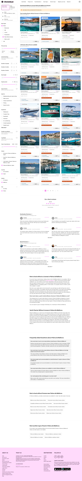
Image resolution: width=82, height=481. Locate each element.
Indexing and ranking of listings (8, 471)
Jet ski (5, 32)
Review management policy (7, 474)
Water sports (6, 98)
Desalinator (5, 116)
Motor (4, 25)
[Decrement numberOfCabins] (12, 67)
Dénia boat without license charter (37, 413)
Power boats (29, 6)
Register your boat (61, 1)
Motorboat (6, 28)
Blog (3, 475)
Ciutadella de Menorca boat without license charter (41, 403)
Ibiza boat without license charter (61, 403)
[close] (79, 10)
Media (3, 459)
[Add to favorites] (38, 18)
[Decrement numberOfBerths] (12, 70)
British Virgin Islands (47, 461)
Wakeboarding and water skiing (10, 96)
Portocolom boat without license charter (56, 400)
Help (3, 455)
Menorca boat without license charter (38, 406)
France (45, 459)
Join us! (3, 470)
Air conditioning (6, 120)
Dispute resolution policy (6, 473)
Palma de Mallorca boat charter (37, 434)
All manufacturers (47, 470)
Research (69, 1)
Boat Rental (24, 1)
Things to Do (30, 1)
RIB (5, 30)
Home (21, 6)
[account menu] (80, 2)
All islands (5, 180)
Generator (5, 118)
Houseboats (6, 34)
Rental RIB (45, 468)
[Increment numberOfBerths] (16, 70)
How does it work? (5, 458)
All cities (5, 188)
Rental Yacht (46, 469)
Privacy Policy (4, 463)
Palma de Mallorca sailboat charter (52, 437)
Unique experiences (7, 100)
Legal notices (4, 467)
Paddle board (6, 125)
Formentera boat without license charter (56, 406)
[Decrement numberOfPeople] (12, 63)
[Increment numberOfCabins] (16, 67)
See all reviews (50, 207)
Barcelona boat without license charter (55, 409)
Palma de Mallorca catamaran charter (53, 434)
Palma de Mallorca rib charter (36, 437)
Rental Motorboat (47, 465)
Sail (4, 41)
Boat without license (8, 36)
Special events (6, 105)
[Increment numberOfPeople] (16, 64)
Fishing (4, 102)
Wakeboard (5, 111)
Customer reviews (19, 463)
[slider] (2, 48)
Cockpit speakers (7, 123)
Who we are (4, 457)
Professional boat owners (6, 462)
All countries (6, 171)
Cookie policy (4, 465)
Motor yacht (7, 39)
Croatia (45, 455)
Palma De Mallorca (50, 280)
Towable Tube (6, 114)
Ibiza (45, 458)
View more (50, 237)
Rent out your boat (5, 461)
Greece (45, 457)
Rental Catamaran (47, 466)
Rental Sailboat (46, 464)
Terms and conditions (6, 466)
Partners (3, 469)
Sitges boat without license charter (37, 409)
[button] (30, 30)
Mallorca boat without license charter (38, 400)
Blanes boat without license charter (54, 413)
